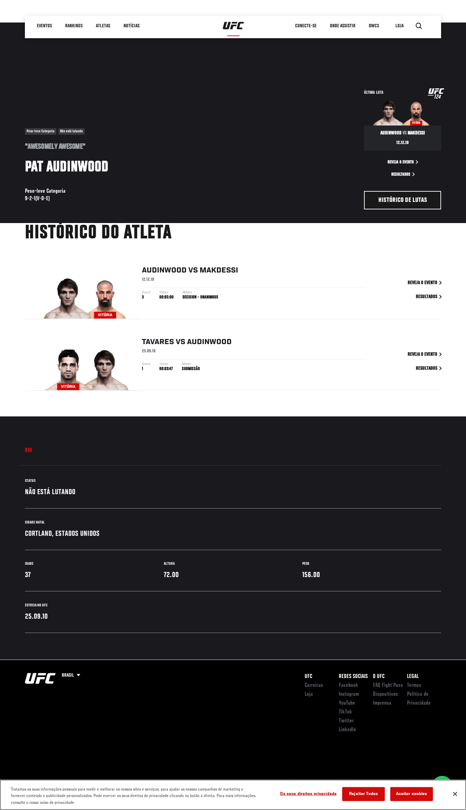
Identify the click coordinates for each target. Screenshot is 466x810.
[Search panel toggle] (419, 25)
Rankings (74, 26)
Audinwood (164, 270)
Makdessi (219, 270)
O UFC (378, 677)
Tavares (158, 342)
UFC (308, 677)
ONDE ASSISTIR (343, 26)
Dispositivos (385, 694)
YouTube (347, 703)
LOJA (400, 26)
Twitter (346, 721)
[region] (233, 795)
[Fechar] (455, 793)
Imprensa (382, 703)
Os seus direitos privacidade (308, 794)
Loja (309, 694)
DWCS (374, 26)
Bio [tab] (28, 450)
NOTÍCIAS (132, 26)
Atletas (103, 26)
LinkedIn (347, 730)
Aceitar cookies (411, 794)
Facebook (348, 685)
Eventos (44, 26)
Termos (414, 685)
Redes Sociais (353, 677)
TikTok (345, 712)
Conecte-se (306, 26)
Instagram (349, 694)
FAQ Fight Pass (388, 685)
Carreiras (314, 685)
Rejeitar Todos (363, 794)
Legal (413, 677)
